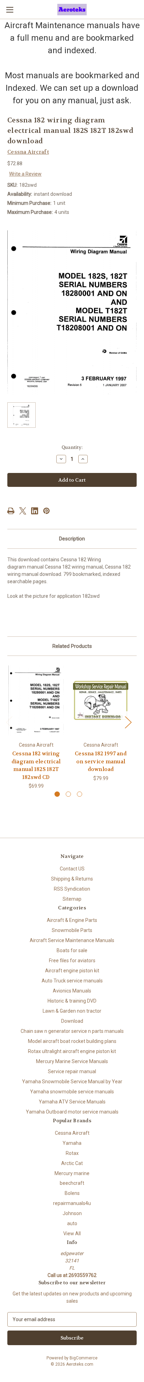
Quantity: (72, 447)
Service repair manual (72, 1071)
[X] (22, 511)
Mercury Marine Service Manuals (72, 1061)
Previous (9, 721)
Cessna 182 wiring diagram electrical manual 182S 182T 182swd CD (36, 765)
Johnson (72, 1213)
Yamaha (72, 1143)
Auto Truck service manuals (72, 980)
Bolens (72, 1193)
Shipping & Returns (72, 879)
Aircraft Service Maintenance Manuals (72, 940)
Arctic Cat (72, 1163)
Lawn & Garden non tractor (72, 1011)
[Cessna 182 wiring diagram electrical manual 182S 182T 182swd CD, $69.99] (36, 700)
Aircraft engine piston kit (72, 970)
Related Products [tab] (72, 646)
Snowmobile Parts (72, 930)
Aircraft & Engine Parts (72, 920)
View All (72, 1233)
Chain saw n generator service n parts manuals (72, 1031)
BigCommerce (84, 1358)
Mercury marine (72, 1173)
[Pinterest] (46, 511)
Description (72, 539)
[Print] (10, 511)
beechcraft (72, 1183)
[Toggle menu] (9, 9)
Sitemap (72, 899)
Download (72, 1021)
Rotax (72, 1153)
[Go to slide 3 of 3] (79, 794)
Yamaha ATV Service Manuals (72, 1101)
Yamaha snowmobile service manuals (72, 1091)
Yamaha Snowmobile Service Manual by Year (72, 1081)
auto (72, 1223)
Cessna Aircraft (72, 1133)
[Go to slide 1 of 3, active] (57, 794)
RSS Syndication (72, 889)
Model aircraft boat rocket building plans (72, 1041)
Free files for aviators (72, 960)
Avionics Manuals (72, 991)
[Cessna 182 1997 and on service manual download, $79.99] (100, 700)
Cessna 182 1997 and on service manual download (101, 761)
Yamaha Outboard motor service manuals (72, 1112)
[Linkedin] (34, 511)
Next (128, 721)
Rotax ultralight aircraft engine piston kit (72, 1051)
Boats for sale (72, 950)
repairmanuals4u (72, 1203)
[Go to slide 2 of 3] (68, 794)
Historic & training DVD (72, 1001)
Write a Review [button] (25, 174)
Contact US (72, 868)
